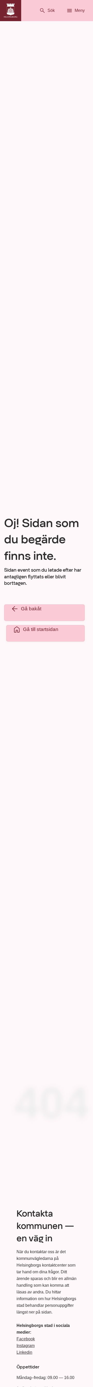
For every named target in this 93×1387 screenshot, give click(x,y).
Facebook (26, 1339)
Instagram (26, 1345)
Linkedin (24, 1352)
